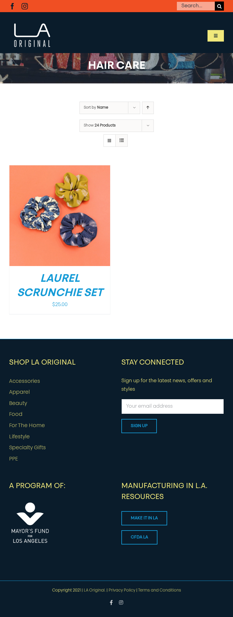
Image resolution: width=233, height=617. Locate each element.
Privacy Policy (122, 590)
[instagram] (25, 6)
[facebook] (12, 6)
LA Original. (95, 590)
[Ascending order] (148, 108)
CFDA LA (139, 537)
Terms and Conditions (159, 590)
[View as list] (121, 141)
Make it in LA (144, 518)
